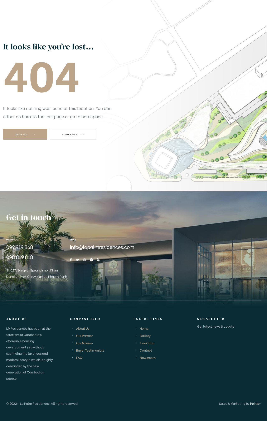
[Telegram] (91, 260)
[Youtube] (98, 260)
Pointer (255, 403)
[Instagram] (84, 260)
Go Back (22, 134)
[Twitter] (78, 260)
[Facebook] (71, 260)
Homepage (70, 134)
